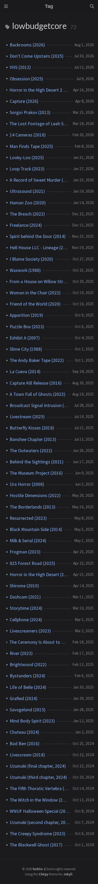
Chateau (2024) (24, 732)
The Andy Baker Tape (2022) (37, 360)
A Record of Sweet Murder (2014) (39, 180)
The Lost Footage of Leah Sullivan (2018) (38, 124)
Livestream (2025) (27, 417)
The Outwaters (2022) (31, 450)
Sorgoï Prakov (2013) (30, 112)
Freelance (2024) (26, 225)
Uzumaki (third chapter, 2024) (38, 777)
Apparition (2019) (26, 315)
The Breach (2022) (27, 214)
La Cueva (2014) (25, 371)
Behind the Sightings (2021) (37, 462)
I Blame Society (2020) (31, 259)
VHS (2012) (20, 67)
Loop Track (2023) (27, 169)
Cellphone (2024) (26, 620)
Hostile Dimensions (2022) (35, 495)
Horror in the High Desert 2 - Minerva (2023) (39, 90)
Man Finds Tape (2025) (31, 146)
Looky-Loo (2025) (27, 157)
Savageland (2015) (27, 710)
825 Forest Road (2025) (32, 563)
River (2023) (21, 653)
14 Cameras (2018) (28, 135)
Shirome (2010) (24, 586)
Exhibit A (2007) (25, 338)
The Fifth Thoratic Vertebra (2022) (39, 788)
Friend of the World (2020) (35, 304)
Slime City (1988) (26, 349)
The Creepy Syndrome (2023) (37, 834)
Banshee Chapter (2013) (33, 439)
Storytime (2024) (26, 608)
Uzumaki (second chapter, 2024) (40, 822)
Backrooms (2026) (27, 45)
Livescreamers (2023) (30, 631)
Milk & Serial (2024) (28, 540)
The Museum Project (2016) (36, 473)
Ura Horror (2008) (27, 484)
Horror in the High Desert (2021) (39, 574)
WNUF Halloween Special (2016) (40, 811)
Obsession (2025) (26, 79)
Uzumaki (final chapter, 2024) (38, 766)
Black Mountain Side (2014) (36, 529)
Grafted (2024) (23, 698)
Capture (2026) (24, 101)
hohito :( (39, 869)
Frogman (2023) (25, 552)
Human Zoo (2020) (28, 203)
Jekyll (67, 874)
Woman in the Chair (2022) (35, 293)
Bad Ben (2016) (24, 743)
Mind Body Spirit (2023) (32, 721)
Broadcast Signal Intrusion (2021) (40, 405)
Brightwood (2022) (28, 664)
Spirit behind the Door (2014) (38, 236)
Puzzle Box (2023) (27, 327)
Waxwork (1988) (25, 270)
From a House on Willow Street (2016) (38, 281)
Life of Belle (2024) (28, 687)
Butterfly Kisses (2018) (32, 428)
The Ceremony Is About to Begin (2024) (38, 642)
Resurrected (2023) (28, 518)
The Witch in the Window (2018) (39, 800)
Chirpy (43, 874)
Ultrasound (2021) (27, 191)
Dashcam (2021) (25, 597)
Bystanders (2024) (27, 676)
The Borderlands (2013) (32, 507)
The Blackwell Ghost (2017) (36, 845)
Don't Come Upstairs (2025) (37, 56)
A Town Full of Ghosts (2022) (37, 394)
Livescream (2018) (27, 755)
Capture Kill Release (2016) (36, 383)
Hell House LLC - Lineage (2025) (39, 247)
